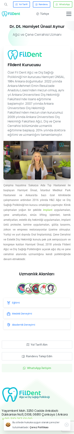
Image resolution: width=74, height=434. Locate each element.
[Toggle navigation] (68, 14)
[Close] (66, 425)
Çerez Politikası (39, 427)
